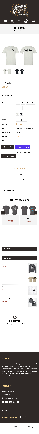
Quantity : (5, 119)
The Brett (10, 218)
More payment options (23, 152)
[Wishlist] (19, 21)
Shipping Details (19, 180)
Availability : (5, 136)
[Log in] (33, 21)
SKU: (3, 140)
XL (33, 102)
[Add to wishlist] (16, 207)
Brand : (4, 128)
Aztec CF (29, 218)
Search (4, 410)
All (14, 31)
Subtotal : (5, 124)
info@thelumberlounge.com (12, 398)
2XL (19, 108)
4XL (31, 108)
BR (3, 278)
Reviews (19, 174)
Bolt (3, 264)
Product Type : (6, 132)
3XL (25, 108)
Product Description (19, 168)
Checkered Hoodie (8, 299)
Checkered (5, 287)
